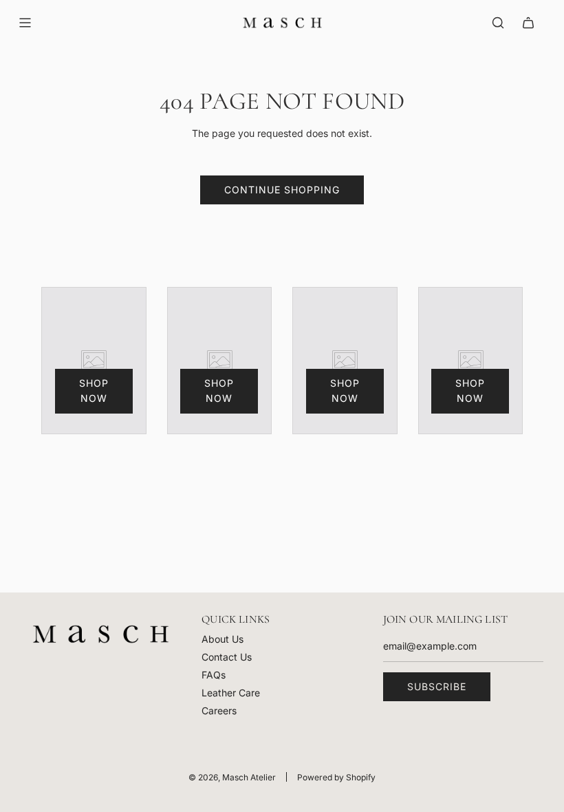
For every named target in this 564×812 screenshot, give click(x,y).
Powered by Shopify (336, 777)
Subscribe (436, 686)
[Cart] (528, 23)
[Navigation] (25, 23)
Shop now (94, 390)
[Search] (498, 23)
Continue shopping (282, 189)
